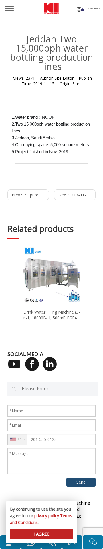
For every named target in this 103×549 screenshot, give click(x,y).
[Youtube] (16, 368)
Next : (77, 195)
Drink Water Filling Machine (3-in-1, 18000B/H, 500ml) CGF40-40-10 (51, 315)
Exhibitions (93, 8)
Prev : (30, 195)
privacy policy (46, 515)
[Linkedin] (52, 368)
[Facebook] (34, 368)
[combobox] (17, 439)
